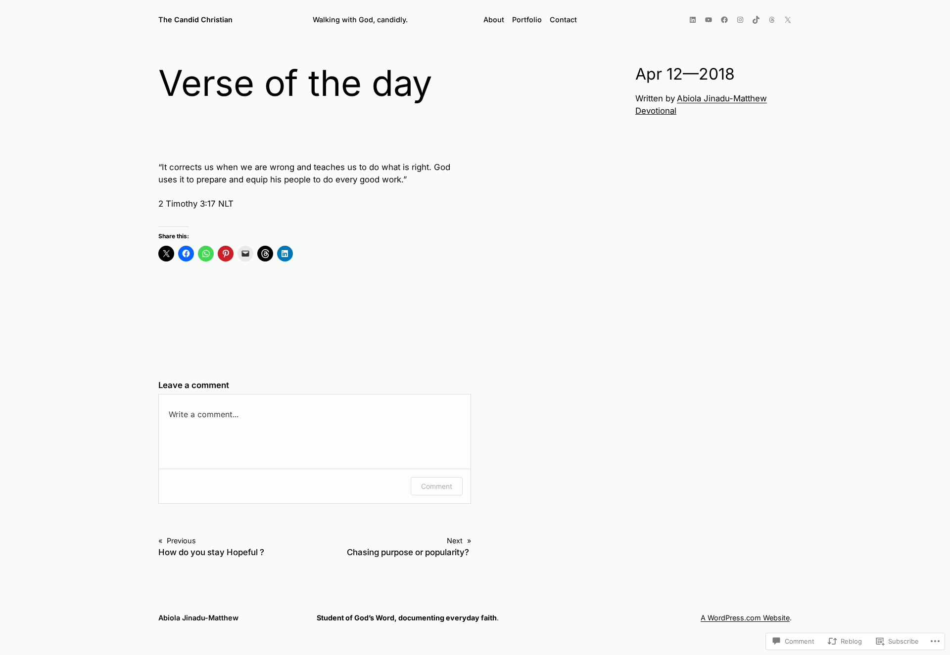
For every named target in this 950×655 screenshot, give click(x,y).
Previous (181, 540)
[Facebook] (724, 20)
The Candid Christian (195, 19)
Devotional (655, 111)
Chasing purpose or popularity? (409, 552)
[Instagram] (740, 20)
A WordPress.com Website (745, 617)
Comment (436, 486)
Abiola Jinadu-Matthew (722, 98)
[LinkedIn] (693, 20)
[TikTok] (756, 20)
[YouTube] (708, 20)
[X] (788, 20)
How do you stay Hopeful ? (211, 552)
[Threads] (772, 20)
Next (455, 540)
